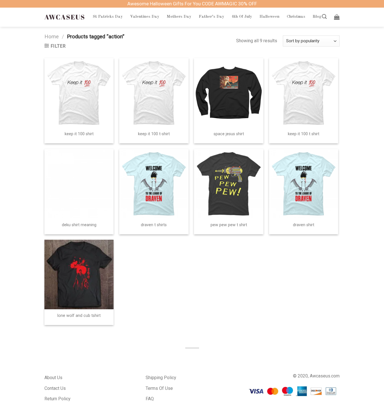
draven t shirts (154, 225)
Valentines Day (144, 17)
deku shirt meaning (79, 225)
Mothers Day (179, 17)
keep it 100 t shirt (303, 134)
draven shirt (303, 225)
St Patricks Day (108, 17)
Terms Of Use (159, 388)
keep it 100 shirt (79, 134)
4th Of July (242, 17)
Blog (317, 17)
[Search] (324, 17)
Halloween (269, 17)
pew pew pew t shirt (229, 225)
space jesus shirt (229, 134)
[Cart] (337, 17)
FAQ (150, 398)
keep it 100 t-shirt (154, 134)
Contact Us (55, 388)
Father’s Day (211, 17)
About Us (53, 377)
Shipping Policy (161, 377)
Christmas (296, 17)
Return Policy (57, 398)
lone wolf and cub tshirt (79, 315)
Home (51, 36)
